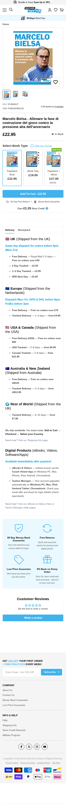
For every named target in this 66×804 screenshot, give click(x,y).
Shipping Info (35, 440)
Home (6, 24)
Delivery (10, 230)
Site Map (56, 763)
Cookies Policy (43, 763)
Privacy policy (12, 763)
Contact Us (8, 695)
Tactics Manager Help (16, 507)
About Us (7, 690)
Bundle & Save (34, 2)
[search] (55, 10)
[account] (49, 10)
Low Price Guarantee (14, 705)
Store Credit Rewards (14, 730)
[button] (55, 82)
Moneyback (24, 230)
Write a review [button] (33, 617)
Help (5, 720)
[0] (61, 10)
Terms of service (27, 763)
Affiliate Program (11, 735)
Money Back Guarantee (15, 700)
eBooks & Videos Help (39, 504)
